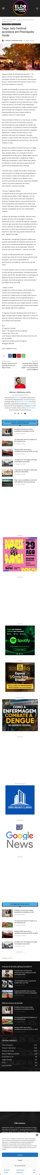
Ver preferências (20, 1166)
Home (3, 20)
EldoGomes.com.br (22, 402)
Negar (20, 1160)
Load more (19, 952)
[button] (37, 1135)
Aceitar (20, 1155)
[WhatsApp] (23, 356)
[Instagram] (18, 413)
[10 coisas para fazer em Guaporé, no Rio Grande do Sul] (7, 442)
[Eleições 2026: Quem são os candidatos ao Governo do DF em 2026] (7, 452)
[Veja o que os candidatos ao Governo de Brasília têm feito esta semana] (7, 483)
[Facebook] (10, 356)
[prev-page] (3, 490)
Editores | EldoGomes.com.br (14, 40)
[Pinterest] (19, 356)
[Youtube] (25, 413)
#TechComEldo (30, 408)
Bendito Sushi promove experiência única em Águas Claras (9, 365)
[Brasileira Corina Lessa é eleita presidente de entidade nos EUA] (7, 432)
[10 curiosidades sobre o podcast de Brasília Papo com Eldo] (7, 984)
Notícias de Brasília (16, 24)
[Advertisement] (20, 514)
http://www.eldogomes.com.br (20, 395)
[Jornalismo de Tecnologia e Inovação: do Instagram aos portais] (7, 462)
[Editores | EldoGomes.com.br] (3, 41)
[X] (14, 356)
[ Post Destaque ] (11, 20)
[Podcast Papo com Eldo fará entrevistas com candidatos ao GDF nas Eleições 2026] (7, 973)
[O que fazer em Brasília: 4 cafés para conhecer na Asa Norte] (7, 473)
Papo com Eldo (31, 404)
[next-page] (6, 490)
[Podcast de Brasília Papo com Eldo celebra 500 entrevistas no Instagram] (7, 994)
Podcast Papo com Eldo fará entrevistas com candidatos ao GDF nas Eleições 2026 (25, 972)
